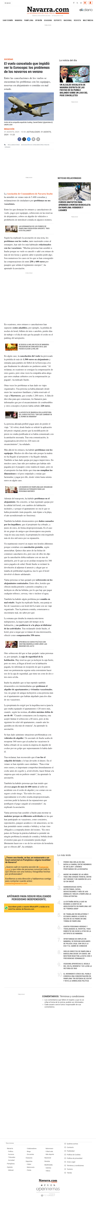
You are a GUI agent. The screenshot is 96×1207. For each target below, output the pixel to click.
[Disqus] (66, 1042)
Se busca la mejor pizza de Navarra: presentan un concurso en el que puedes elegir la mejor (34, 347)
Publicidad (70, 1151)
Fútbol (29, 1164)
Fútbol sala (49, 1151)
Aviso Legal (71, 1162)
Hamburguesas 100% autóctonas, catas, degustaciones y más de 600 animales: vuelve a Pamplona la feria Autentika (77, 891)
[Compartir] (19, 139)
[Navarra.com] (48, 10)
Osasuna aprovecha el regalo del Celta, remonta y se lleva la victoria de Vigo (77, 966)
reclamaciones (14, 145)
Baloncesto (30, 1167)
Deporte (58, 20)
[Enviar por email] (33, 139)
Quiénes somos (72, 1144)
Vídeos (48, 1171)
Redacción (9, 129)
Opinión (38, 20)
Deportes (29, 1161)
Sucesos (11, 1154)
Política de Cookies (73, 1155)
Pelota (29, 1170)
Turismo (70, 1169)
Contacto (70, 1147)
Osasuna (48, 20)
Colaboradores (32, 1148)
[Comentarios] (38, 139)
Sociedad (11, 1160)
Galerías (48, 1168)
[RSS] (54, 1185)
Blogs (29, 1151)
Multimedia (88, 20)
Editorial (10, 1170)
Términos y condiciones (72, 996)
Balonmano (49, 1148)
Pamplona (28, 20)
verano (7, 147)
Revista (77, 20)
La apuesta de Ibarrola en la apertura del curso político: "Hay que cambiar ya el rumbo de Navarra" (35, 414)
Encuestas (30, 1154)
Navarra (18, 20)
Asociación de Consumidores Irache (35, 145)
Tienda (69, 1173)
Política (10, 1151)
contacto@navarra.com (16, 883)
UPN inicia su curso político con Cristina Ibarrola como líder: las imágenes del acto (33, 644)
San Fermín (8, 20)
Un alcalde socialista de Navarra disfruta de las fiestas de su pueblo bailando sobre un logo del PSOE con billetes (74, 90)
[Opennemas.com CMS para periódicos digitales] (48, 1191)
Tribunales (11, 1157)
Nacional (68, 20)
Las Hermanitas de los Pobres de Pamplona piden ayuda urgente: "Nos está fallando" (34, 229)
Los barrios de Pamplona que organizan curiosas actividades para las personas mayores (35, 489)
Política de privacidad (74, 1158)
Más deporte (50, 1154)
